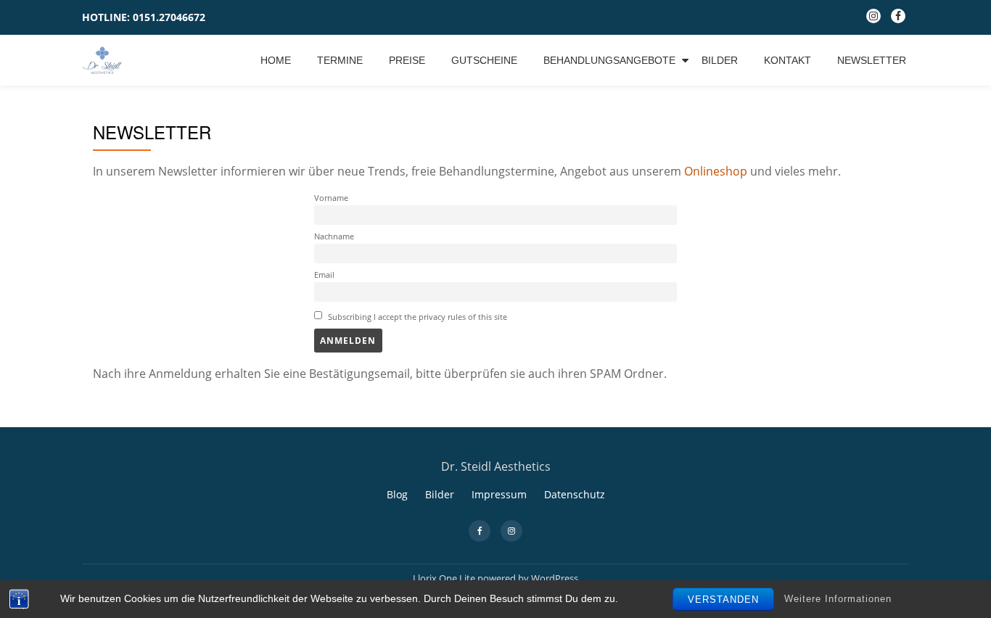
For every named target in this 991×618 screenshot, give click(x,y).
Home (275, 60)
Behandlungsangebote (609, 60)
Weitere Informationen (838, 598)
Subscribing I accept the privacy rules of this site (416, 316)
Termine (340, 60)
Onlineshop (714, 171)
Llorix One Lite (445, 578)
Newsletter (871, 60)
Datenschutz (574, 494)
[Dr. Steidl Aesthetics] (105, 60)
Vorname (331, 197)
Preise (407, 60)
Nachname (334, 236)
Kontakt (787, 60)
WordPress (554, 578)
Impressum (499, 494)
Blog (397, 494)
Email (324, 274)
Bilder (720, 60)
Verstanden (723, 599)
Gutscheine (484, 60)
